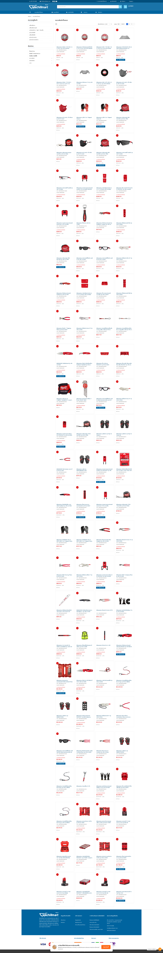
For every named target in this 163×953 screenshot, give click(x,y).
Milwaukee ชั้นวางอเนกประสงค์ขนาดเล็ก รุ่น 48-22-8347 (103, 293)
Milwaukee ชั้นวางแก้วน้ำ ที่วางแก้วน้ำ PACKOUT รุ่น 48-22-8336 (124, 188)
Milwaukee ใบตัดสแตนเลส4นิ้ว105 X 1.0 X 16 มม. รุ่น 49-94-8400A (84, 47)
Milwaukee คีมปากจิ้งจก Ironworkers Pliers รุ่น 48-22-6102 (123, 716)
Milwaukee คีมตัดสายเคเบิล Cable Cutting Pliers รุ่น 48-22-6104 (85, 751)
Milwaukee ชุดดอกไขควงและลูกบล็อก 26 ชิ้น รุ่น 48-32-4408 (103, 822)
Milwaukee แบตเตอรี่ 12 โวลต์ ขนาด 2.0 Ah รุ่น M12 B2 (123, 822)
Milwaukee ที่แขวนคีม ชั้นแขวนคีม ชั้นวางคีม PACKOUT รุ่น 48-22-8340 (124, 364)
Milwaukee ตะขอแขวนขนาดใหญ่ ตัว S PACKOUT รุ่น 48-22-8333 (64, 434)
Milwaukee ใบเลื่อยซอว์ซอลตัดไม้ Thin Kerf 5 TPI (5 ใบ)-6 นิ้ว (64, 610)
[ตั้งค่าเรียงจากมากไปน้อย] (111, 24)
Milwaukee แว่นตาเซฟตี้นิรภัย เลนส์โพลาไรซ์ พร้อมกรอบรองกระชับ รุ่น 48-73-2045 (65, 751)
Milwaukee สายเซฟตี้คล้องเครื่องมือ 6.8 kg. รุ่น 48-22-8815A (64, 786)
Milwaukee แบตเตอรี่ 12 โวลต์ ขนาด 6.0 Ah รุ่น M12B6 (63, 892)
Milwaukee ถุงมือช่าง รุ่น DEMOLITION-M (122, 751)
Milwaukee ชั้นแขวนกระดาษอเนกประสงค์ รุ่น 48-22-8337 (83, 505)
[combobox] (89, 6)
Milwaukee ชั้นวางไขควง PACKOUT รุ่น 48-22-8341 (102, 364)
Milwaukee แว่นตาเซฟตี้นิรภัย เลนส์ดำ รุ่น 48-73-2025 (85, 258)
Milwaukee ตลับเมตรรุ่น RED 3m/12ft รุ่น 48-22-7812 (123, 118)
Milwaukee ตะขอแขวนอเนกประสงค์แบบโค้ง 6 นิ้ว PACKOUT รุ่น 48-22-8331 (104, 469)
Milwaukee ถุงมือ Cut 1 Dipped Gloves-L (84, 118)
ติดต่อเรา (63, 922)
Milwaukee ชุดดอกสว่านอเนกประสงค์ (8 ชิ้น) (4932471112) (64, 681)
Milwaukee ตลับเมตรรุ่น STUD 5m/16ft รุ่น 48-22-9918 (83, 434)
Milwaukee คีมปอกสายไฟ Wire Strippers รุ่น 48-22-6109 (103, 540)
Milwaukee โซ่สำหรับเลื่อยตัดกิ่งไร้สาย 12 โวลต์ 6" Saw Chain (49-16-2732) (124, 469)
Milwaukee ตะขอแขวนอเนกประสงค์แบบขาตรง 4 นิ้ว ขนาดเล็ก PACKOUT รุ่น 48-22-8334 (65, 223)
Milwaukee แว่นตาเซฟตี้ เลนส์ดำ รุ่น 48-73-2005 (124, 153)
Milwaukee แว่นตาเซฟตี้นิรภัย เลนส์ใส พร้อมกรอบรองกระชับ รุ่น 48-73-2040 (104, 399)
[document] (81, 947)
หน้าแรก (29, 16)
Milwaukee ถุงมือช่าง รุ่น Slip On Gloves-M (124, 434)
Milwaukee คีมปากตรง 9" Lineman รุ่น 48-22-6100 (102, 751)
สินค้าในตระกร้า (78, 922)
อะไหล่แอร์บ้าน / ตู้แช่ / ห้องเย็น (36, 30)
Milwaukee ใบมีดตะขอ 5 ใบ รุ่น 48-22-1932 (85, 83)
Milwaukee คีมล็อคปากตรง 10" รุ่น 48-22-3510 (84, 329)
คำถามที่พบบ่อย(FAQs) (80, 924)
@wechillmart (112, 930)
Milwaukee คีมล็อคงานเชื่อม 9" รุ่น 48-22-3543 (84, 575)
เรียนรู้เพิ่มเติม (60, 949)
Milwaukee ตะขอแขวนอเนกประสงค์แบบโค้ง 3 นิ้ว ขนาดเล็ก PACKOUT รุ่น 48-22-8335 (85, 188)
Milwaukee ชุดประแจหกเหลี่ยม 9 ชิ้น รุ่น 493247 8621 (84, 399)
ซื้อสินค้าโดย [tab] (32, 51)
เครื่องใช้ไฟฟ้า (32, 35)
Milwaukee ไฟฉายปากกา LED (103, 645)
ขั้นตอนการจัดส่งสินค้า (94, 927)
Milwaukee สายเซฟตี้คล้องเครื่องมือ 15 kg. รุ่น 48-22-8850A (64, 822)
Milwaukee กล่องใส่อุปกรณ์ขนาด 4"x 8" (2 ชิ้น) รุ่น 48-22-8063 (84, 293)
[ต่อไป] (134, 24)
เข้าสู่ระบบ (123, 1)
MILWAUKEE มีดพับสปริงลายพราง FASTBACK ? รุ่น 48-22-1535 (84, 610)
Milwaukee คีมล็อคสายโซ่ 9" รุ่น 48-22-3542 (103, 716)
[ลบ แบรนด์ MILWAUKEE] (39, 53)
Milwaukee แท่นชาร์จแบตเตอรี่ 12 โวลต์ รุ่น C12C (123, 892)
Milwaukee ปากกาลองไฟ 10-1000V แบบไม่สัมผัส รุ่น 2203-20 (64, 646)
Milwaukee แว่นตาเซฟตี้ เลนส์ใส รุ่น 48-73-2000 (65, 188)
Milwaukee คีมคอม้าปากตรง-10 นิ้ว (104, 610)
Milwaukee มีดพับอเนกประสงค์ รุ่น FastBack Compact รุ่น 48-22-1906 (104, 223)
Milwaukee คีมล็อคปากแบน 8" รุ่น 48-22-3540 (124, 399)
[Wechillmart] (38, 6)
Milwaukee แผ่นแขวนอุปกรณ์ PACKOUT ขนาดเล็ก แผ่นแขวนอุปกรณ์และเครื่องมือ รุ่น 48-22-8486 (84, 716)
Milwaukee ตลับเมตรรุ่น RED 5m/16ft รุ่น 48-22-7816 (103, 153)
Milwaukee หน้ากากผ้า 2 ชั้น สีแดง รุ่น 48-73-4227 (65, 118)
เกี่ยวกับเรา (63, 920)
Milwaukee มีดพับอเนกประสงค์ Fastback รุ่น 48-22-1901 (64, 293)
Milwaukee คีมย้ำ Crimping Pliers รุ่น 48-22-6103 (124, 575)
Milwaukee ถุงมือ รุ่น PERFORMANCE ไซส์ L (82, 469)
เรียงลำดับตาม (101, 24)
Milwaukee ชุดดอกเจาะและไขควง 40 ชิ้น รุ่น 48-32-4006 (103, 857)
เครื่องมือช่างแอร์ (33, 28)
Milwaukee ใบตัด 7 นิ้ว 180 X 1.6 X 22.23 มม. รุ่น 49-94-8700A (104, 47)
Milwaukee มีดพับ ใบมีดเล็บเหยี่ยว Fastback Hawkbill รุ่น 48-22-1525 (84, 364)
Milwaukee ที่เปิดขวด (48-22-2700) (84, 223)
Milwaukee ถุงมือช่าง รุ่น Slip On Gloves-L (104, 434)
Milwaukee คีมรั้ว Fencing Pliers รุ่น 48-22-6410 (64, 575)
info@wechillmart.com (45, 1)
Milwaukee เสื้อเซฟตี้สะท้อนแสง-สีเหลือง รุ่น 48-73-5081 (84, 646)
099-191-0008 (34, 1)
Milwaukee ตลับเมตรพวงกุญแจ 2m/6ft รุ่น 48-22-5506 (64, 153)
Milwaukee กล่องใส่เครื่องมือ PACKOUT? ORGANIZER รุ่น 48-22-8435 (84, 892)
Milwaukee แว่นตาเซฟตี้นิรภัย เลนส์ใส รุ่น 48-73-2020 (104, 258)
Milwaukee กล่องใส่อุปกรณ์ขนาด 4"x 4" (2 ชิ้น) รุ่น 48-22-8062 (104, 188)
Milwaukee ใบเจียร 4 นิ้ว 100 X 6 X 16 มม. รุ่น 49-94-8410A (64, 47)
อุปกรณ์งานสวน (33, 37)
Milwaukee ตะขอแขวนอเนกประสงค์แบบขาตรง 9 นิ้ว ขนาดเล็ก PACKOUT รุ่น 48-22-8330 (104, 505)
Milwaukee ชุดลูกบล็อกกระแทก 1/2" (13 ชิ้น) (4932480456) (64, 857)
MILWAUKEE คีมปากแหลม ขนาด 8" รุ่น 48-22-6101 (65, 469)
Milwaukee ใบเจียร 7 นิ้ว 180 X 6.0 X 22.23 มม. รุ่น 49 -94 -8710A (64, 83)
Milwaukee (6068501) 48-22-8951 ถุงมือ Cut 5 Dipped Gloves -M (85, 540)
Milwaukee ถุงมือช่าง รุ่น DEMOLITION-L (62, 716)
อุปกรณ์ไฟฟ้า (32, 32)
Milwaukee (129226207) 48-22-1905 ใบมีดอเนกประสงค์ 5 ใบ (124, 47)
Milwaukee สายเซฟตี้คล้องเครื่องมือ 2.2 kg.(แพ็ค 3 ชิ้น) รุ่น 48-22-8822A (124, 329)
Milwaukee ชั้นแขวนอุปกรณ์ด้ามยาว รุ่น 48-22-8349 (123, 857)
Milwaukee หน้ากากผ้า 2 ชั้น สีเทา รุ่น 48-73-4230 (124, 83)
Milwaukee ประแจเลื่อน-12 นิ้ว (83, 786)
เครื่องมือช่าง (32, 25)
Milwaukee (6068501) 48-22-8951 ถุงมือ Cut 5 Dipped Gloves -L (65, 540)
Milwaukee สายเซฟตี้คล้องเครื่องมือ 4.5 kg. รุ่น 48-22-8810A (123, 681)
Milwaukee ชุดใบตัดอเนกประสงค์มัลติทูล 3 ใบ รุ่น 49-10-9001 (103, 786)
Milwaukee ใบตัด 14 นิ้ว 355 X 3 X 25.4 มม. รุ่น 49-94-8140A (104, 83)
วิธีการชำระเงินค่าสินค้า (94, 924)
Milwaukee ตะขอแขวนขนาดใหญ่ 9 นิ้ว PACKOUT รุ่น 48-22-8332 (104, 575)
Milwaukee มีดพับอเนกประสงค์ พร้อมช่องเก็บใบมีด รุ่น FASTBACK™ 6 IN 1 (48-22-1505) (124, 646)
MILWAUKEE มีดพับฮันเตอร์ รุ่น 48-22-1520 (65, 364)
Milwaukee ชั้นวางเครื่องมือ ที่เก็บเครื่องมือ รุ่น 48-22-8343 (124, 786)
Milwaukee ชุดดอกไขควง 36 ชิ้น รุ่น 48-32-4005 (84, 822)
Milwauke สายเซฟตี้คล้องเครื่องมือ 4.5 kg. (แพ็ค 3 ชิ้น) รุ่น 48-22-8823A (104, 329)
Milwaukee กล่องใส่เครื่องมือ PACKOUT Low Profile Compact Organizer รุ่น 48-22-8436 (84, 857)
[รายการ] (56, 24)
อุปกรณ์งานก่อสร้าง (33, 40)
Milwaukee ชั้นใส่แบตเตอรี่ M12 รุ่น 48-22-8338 (124, 223)
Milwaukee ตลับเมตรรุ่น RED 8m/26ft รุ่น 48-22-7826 (63, 258)
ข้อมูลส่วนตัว (78, 920)
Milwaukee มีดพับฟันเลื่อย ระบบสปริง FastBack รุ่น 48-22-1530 (64, 505)
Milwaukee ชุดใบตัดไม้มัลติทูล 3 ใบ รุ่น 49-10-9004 (124, 610)
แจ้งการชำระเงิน (93, 922)
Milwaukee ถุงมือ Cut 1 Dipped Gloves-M (104, 118)
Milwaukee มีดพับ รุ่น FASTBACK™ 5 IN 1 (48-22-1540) (85, 681)
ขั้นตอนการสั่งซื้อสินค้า (94, 920)
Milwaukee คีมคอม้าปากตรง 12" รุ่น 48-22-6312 (124, 540)
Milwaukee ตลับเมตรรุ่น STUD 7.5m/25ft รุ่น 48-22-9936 (123, 505)
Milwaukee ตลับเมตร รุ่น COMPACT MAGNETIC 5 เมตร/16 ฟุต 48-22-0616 (64, 399)
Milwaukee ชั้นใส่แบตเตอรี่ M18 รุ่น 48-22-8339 (124, 293)
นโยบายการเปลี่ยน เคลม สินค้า (96, 929)
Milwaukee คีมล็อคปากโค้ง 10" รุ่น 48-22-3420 (124, 258)
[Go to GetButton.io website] (160, 951)
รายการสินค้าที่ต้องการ (102, 1)
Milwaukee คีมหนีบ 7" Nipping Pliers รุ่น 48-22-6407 (64, 329)
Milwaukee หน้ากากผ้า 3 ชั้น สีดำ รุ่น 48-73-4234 (84, 153)
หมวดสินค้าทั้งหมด (39, 12)
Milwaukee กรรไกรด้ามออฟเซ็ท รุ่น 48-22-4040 (104, 681)
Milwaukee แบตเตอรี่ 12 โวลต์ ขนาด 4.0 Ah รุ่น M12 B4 (103, 892)
